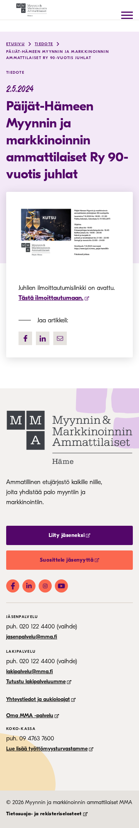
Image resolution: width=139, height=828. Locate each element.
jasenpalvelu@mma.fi (31, 636)
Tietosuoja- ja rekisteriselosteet (44, 813)
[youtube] (61, 586)
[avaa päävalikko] (127, 15)
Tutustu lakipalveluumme (36, 681)
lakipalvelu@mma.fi (29, 671)
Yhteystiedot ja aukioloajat (38, 699)
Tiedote (44, 44)
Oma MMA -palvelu (29, 715)
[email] (60, 338)
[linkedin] (42, 338)
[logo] (37, 10)
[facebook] (25, 338)
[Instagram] (45, 586)
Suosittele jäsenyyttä (67, 560)
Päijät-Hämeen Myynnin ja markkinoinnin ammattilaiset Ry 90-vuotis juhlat (57, 54)
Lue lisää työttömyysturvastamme (47, 748)
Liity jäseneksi (67, 535)
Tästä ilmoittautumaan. (51, 298)
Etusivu (15, 44)
